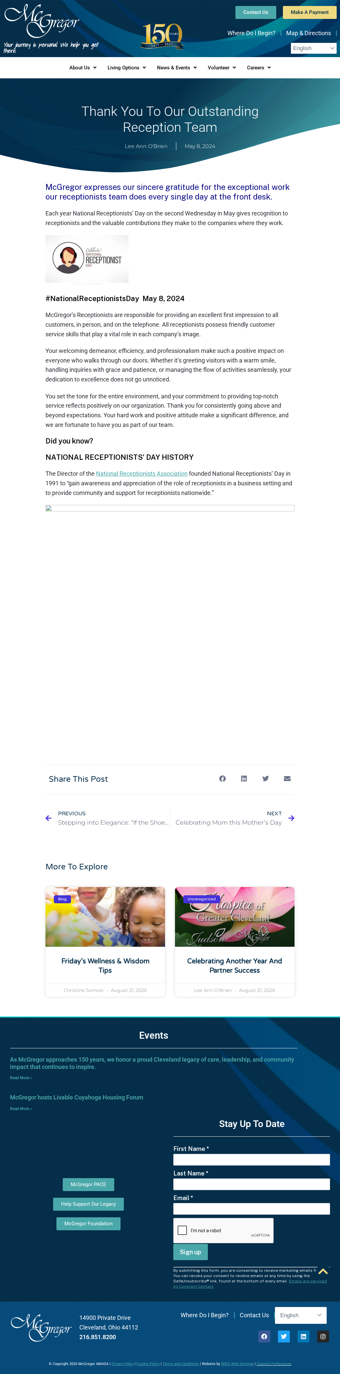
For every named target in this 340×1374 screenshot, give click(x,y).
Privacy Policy (123, 1364)
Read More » (21, 1078)
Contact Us (254, 1315)
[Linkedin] (303, 1336)
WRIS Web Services (237, 1364)
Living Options (123, 68)
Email (183, 1197)
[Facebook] (264, 1336)
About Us (79, 68)
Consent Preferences (274, 1364)
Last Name (191, 1173)
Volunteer (218, 68)
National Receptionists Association (142, 473)
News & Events (173, 68)
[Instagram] (323, 1336)
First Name (191, 1148)
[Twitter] (284, 1336)
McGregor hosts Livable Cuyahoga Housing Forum (76, 1097)
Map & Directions (308, 33)
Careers (255, 68)
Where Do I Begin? (251, 33)
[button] (222, 778)
